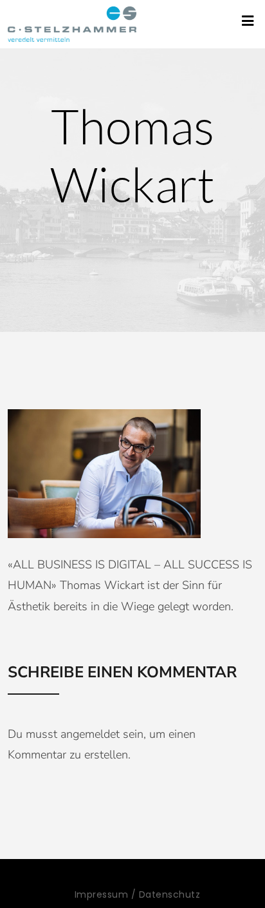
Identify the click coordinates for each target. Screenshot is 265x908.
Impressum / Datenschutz (138, 894)
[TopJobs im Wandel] (72, 24)
